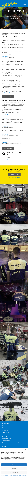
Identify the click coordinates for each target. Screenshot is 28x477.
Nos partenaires (5, 430)
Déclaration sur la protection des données (18, 475)
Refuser (14, 468)
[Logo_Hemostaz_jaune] (11, 4)
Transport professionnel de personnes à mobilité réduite (12, 442)
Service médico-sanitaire (6, 438)
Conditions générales (6, 432)
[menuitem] (24, 4)
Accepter (14, 464)
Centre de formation (6, 440)
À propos (3, 425)
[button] (26, 449)
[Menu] (24, 4)
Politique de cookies (5, 475)
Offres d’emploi (5, 427)
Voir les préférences (14, 472)
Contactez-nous (10, 159)
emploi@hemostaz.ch (6, 92)
